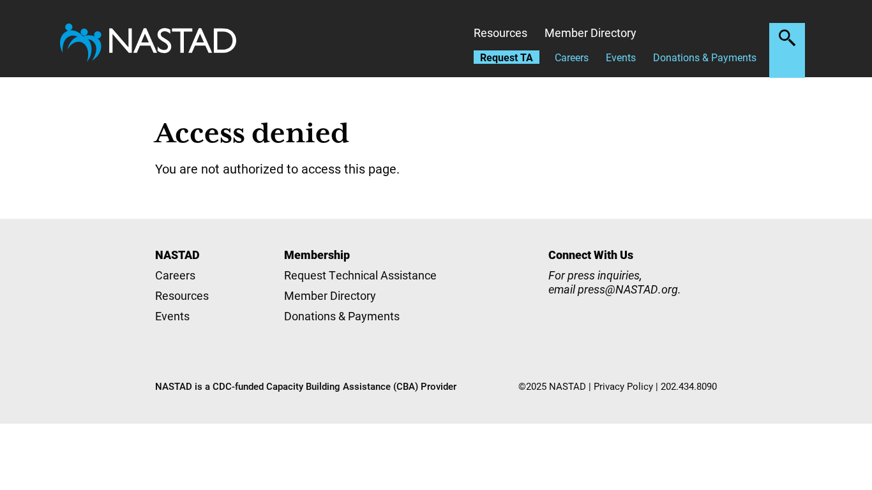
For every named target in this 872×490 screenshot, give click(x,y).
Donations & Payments (704, 57)
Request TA (506, 57)
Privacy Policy (623, 386)
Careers (572, 57)
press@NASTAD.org (628, 289)
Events (621, 57)
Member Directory (590, 32)
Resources (500, 32)
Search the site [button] (787, 37)
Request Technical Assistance (360, 275)
